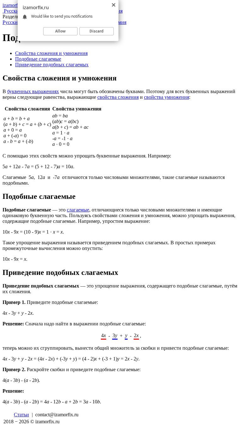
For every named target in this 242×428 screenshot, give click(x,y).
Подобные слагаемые (38, 59)
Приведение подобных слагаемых (52, 64)
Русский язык (17, 22)
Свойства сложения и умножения (51, 53)
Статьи (21, 414)
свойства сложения (118, 97)
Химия (119, 22)
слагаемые (78, 209)
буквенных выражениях (33, 91)
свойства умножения (166, 97)
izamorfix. (15, 5)
